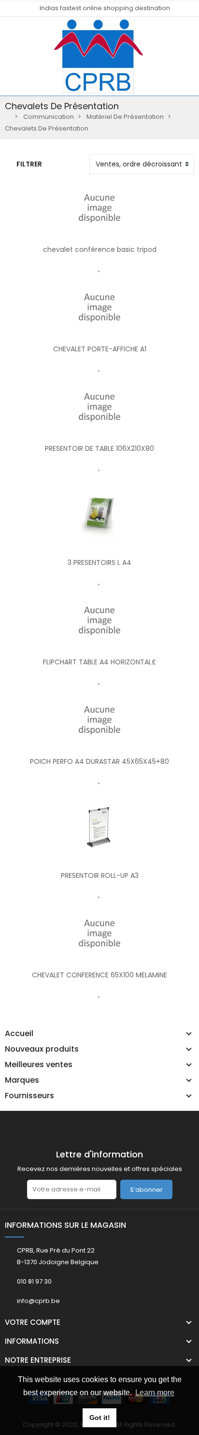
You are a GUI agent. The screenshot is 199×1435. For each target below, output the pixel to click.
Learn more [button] (154, 1392)
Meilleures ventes (38, 1064)
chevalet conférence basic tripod (99, 249)
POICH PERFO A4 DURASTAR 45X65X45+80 (99, 761)
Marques (22, 1080)
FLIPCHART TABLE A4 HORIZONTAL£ (99, 662)
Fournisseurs (29, 1095)
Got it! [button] (99, 1417)
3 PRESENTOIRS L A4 (99, 562)
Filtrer (29, 164)
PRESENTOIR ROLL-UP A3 (100, 875)
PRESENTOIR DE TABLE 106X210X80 (99, 448)
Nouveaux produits (42, 1049)
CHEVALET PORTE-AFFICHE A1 (99, 349)
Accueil (19, 1033)
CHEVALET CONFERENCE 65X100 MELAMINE (99, 975)
